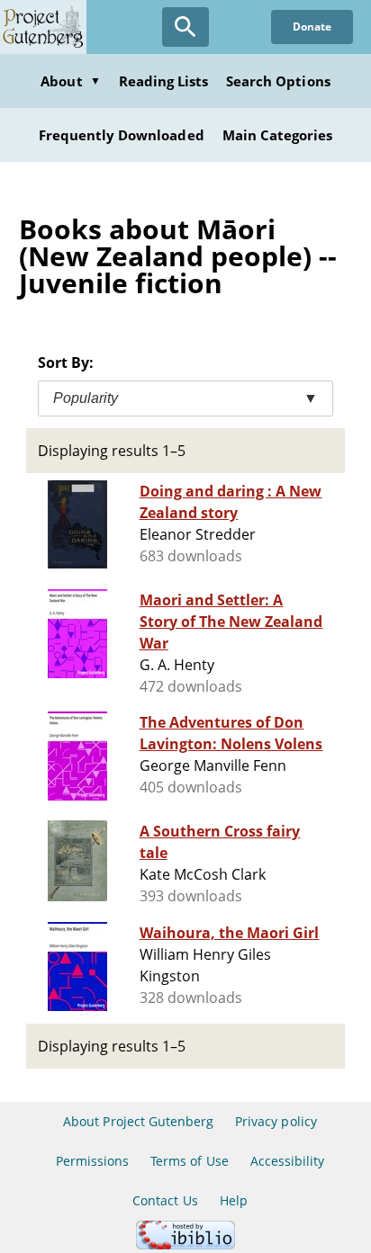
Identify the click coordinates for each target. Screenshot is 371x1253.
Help (234, 1200)
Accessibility (287, 1160)
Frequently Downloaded (121, 135)
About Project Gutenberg (138, 1121)
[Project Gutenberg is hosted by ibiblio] (185, 1244)
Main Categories (277, 135)
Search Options (278, 81)
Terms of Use (189, 1160)
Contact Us (164, 1200)
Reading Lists (164, 81)
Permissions (92, 1160)
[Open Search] (185, 27)
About (70, 81)
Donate (312, 26)
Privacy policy (276, 1121)
